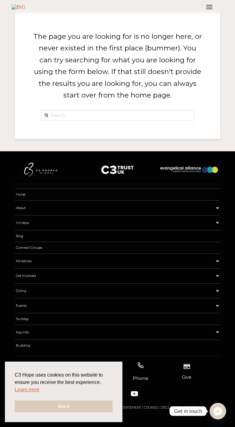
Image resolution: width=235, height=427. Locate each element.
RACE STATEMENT (127, 408)
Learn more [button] (27, 389)
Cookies (151, 408)
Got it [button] (63, 406)
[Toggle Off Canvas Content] (209, 7)
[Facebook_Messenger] (218, 411)
